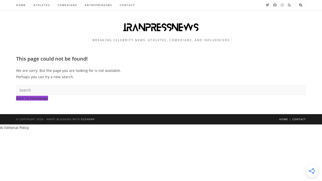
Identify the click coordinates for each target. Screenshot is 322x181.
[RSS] (289, 5)
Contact (299, 119)
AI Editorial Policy (14, 127)
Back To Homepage (32, 98)
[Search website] (300, 5)
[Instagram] (282, 5)
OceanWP (88, 119)
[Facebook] (275, 5)
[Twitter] (267, 5)
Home (283, 119)
